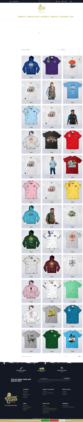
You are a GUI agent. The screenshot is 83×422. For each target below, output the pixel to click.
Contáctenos (46, 411)
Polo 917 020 (72, 325)
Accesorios (64, 17)
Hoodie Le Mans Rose (31, 300)
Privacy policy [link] (68, 420)
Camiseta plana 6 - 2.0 (31, 175)
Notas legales (46, 407)
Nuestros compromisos (48, 392)
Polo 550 (31, 275)
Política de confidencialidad (49, 410)
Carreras (25, 410)
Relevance (70, 49)
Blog (71, 1)
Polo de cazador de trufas (31, 200)
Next (80, 356)
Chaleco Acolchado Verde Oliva (52, 225)
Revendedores (65, 405)
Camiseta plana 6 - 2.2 (52, 125)
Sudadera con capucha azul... (31, 225)
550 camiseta (52, 325)
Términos (48, 418)
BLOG (71, 17)
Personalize (62, 420)
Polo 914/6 (52, 300)
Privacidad (45, 418)
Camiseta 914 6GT (73, 350)
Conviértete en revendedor (68, 407)
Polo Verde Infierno (52, 350)
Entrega (44, 405)
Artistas (44, 394)
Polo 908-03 (31, 125)
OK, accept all (46, 420)
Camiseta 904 (31, 350)
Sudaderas (45, 17)
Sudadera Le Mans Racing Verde (31, 250)
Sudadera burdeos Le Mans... (51, 275)
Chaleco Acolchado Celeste (52, 175)
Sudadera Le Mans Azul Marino (31, 76)
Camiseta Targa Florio (73, 225)
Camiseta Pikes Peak (72, 175)
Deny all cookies (54, 420)
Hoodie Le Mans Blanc (31, 325)
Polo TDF (73, 200)
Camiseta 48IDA (72, 300)
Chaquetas (54, 17)
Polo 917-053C (52, 250)
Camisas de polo (33, 17)
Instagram (64, 392)
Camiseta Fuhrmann (72, 275)
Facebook (64, 391)
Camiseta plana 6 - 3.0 (31, 101)
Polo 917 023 (72, 150)
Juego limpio (25, 405)
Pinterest (64, 394)
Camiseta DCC (72, 250)
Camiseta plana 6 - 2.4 (52, 200)
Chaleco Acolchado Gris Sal (52, 101)
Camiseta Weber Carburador (72, 101)
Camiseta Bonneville (52, 150)
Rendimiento (25, 408)
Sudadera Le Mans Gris (31, 150)
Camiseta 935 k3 (72, 76)
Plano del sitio (46, 412)
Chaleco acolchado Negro (72, 125)
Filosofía (45, 391)
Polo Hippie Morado (51, 76)
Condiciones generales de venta (50, 408)
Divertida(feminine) (27, 407)
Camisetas (22, 17)
